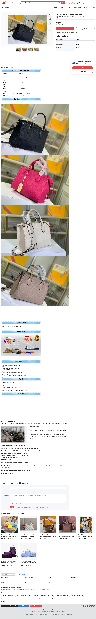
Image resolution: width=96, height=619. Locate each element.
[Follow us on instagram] (87, 605)
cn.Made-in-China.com (61, 611)
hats (49, 580)
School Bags (24, 465)
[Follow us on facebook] (83, 605)
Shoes (26, 580)
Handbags (17, 465)
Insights (77, 609)
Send (12, 507)
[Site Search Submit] (63, 2)
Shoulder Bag (19, 10)
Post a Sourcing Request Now (40, 507)
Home (2, 10)
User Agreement (56, 614)
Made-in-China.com (42, 611)
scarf (2, 582)
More (2, 601)
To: (8, 491)
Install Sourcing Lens (36, 605)
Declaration (63, 614)
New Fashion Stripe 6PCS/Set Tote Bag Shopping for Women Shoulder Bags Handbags (28, 563)
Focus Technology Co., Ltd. (38, 614)
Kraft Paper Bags (50, 465)
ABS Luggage (63, 465)
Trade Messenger (23, 605)
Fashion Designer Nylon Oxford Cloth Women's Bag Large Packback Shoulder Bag (9, 563)
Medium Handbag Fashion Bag (40, 598)
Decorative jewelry (75, 580)
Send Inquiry (65, 28)
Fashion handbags (29, 577)
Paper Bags (43, 465)
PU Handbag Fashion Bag (77, 595)
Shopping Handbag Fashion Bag (10, 598)
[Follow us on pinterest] (92, 605)
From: (8, 488)
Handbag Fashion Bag (21, 595)
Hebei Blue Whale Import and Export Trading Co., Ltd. (68, 16)
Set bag (49, 577)
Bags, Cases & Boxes (10, 10)
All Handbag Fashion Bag (25, 598)
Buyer (62, 7)
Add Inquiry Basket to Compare (27, 55)
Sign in (93, 3)
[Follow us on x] (85, 605)
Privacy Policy (69, 614)
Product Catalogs (21, 574)
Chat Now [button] (86, 29)
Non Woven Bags (36, 465)
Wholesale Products (48, 609)
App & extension (77, 7)
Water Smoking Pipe (6, 467)
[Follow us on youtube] (90, 605)
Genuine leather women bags (7, 580)
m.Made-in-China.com (51, 611)
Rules (93, 7)
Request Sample (78, 32)
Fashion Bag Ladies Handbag (62, 595)
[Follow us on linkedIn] (94, 605)
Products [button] (24, 3)
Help (69, 7)
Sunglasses (50, 582)
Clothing (26, 582)
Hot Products (19, 609)
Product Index (72, 609)
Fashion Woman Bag (33, 595)
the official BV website (33, 423)
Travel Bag (57, 465)
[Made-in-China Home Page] (9, 2)
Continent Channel (64, 609)
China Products (26, 609)
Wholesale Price (56, 609)
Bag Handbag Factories (8, 595)
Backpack (29, 465)
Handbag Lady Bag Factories (47, 595)
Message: (7, 495)
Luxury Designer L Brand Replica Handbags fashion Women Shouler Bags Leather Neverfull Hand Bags (66, 536)
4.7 (78, 63)
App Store (5, 605)
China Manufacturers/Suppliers (37, 609)
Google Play (13, 605)
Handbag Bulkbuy (54, 598)
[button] (59, 2)
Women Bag (12, 465)
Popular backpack (75, 577)
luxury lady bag (4, 577)
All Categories (6, 7)
